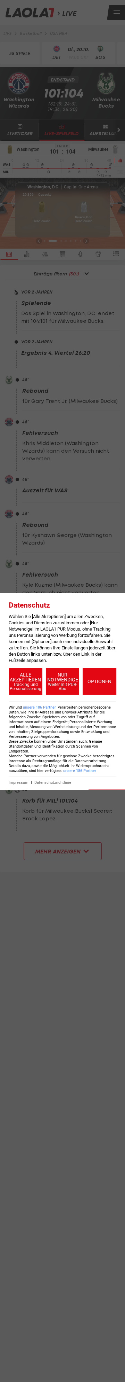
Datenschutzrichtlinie (52, 782)
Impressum (18, 782)
